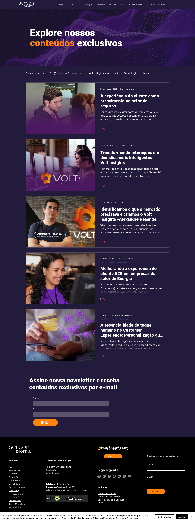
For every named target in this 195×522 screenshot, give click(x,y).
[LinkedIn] (104, 476)
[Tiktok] (114, 476)
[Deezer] (129, 476)
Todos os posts (35, 73)
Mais (146, 73)
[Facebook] (109, 476)
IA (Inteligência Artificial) (103, 73)
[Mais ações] (163, 89)
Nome (36, 398)
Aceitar (181, 516)
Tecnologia (130, 73)
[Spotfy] (124, 476)
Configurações (164, 516)
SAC (11, 467)
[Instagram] (99, 476)
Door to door (15, 500)
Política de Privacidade (127, 518)
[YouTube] (119, 476)
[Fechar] (191, 517)
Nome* (150, 464)
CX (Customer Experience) (66, 73)
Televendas (14, 470)
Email (35, 409)
